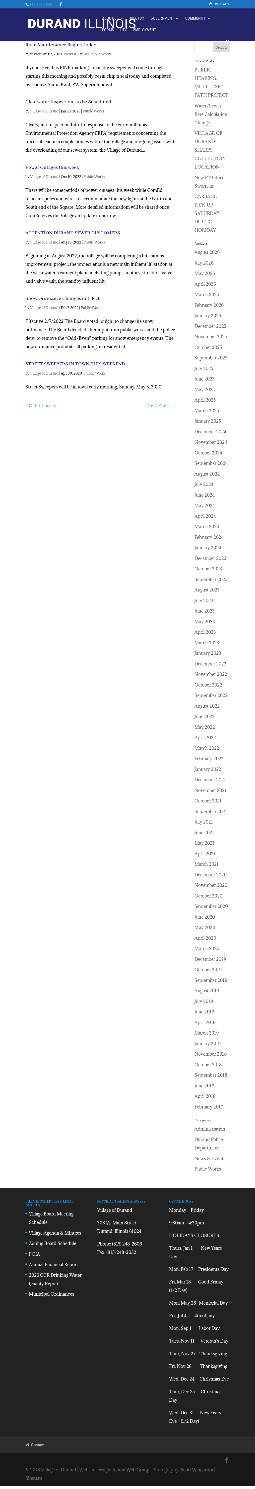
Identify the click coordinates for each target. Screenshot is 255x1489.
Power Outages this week (52, 167)
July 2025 (203, 368)
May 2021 (204, 843)
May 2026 (204, 273)
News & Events (76, 54)
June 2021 (204, 832)
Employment (144, 30)
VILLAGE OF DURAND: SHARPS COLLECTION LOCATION (210, 150)
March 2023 (206, 643)
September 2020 (211, 906)
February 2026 (209, 305)
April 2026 (205, 284)
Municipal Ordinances (51, 1294)
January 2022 (207, 769)
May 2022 (204, 727)
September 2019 (210, 980)
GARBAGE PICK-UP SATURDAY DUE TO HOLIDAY (206, 213)
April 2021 (204, 854)
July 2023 (203, 600)
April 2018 (205, 1096)
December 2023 (210, 558)
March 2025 (206, 411)
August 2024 (207, 474)
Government (162, 19)
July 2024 (203, 484)
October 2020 (208, 896)
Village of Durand (44, 111)
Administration (209, 1129)
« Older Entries (40, 406)
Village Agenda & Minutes (55, 1233)
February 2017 (208, 1107)
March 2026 (206, 294)
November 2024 (210, 442)
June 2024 (204, 495)
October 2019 (208, 969)
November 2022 (210, 674)
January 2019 (207, 1043)
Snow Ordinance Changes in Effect (62, 298)
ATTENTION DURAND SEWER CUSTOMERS (72, 233)
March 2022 (206, 748)
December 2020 (210, 875)
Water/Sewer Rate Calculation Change (210, 114)
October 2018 (208, 1065)
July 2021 (203, 822)
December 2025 (210, 326)
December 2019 (210, 959)
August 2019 (206, 991)
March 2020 (206, 948)
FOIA (34, 1254)
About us (110, 19)
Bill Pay (137, 19)
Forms (108, 30)
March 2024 (206, 526)
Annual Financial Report (53, 1264)
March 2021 (206, 864)
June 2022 (204, 716)
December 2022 (210, 664)
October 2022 (208, 685)
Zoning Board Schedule (52, 1243)
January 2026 (207, 315)
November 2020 (210, 885)
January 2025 (207, 421)
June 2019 (204, 1012)
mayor (35, 54)
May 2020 (204, 927)
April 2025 (205, 400)
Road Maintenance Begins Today (60, 45)
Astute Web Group (130, 1470)
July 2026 (203, 263)
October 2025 (208, 347)
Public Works (101, 54)
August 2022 (207, 706)
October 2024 (208, 453)
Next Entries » (161, 406)
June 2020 (204, 917)
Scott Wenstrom (197, 1470)
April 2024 (205, 516)
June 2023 (204, 611)
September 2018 (210, 1075)
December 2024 (210, 432)
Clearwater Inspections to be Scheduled (68, 102)
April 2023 (205, 632)
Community (195, 19)
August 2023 (207, 590)
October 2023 (208, 569)
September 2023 (211, 579)
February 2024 (209, 537)
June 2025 (204, 379)
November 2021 (210, 790)
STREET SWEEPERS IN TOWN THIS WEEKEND (75, 364)
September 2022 (211, 695)
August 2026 (207, 252)
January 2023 (207, 653)
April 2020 (205, 938)
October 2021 (208, 801)
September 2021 (210, 811)
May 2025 (204, 389)
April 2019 (204, 1022)
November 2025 (210, 337)
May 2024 (204, 505)
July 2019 (203, 1001)
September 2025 (210, 358)
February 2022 (209, 759)
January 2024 (207, 548)
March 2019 (206, 1033)
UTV (123, 30)
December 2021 (210, 780)
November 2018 (210, 1054)
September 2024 (211, 463)
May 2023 (204, 621)
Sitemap (33, 1478)
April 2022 (205, 737)
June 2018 (204, 1086)
